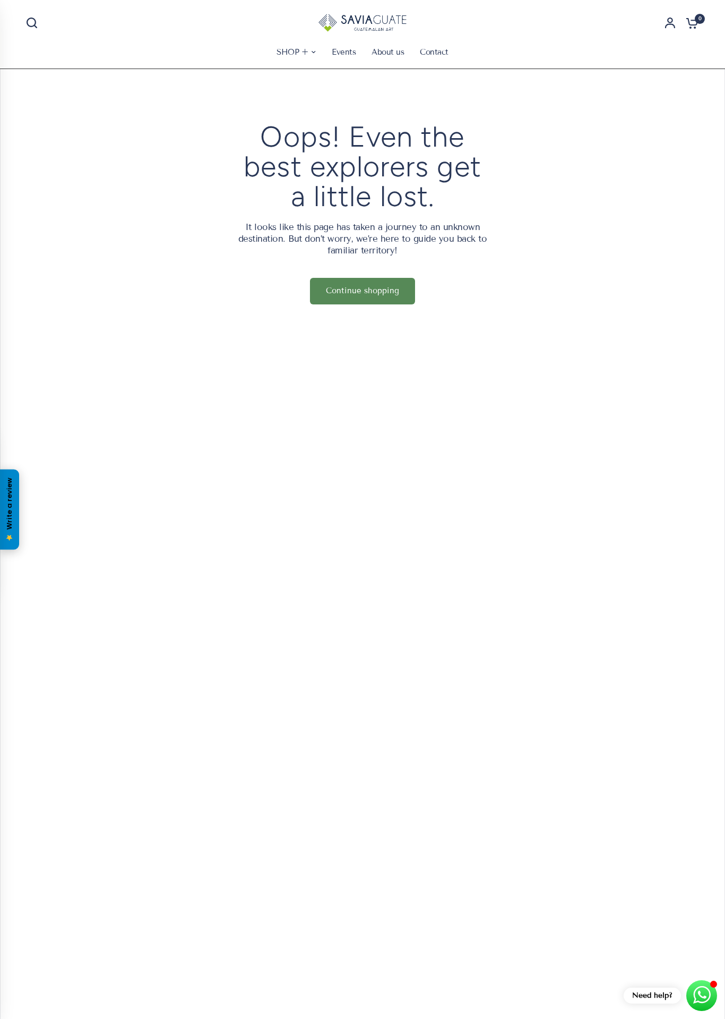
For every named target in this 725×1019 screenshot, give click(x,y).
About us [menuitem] (388, 52)
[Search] (34, 23)
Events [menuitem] (344, 52)
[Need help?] (702, 996)
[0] (689, 22)
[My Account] (670, 22)
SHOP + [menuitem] (292, 52)
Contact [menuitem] (434, 52)
